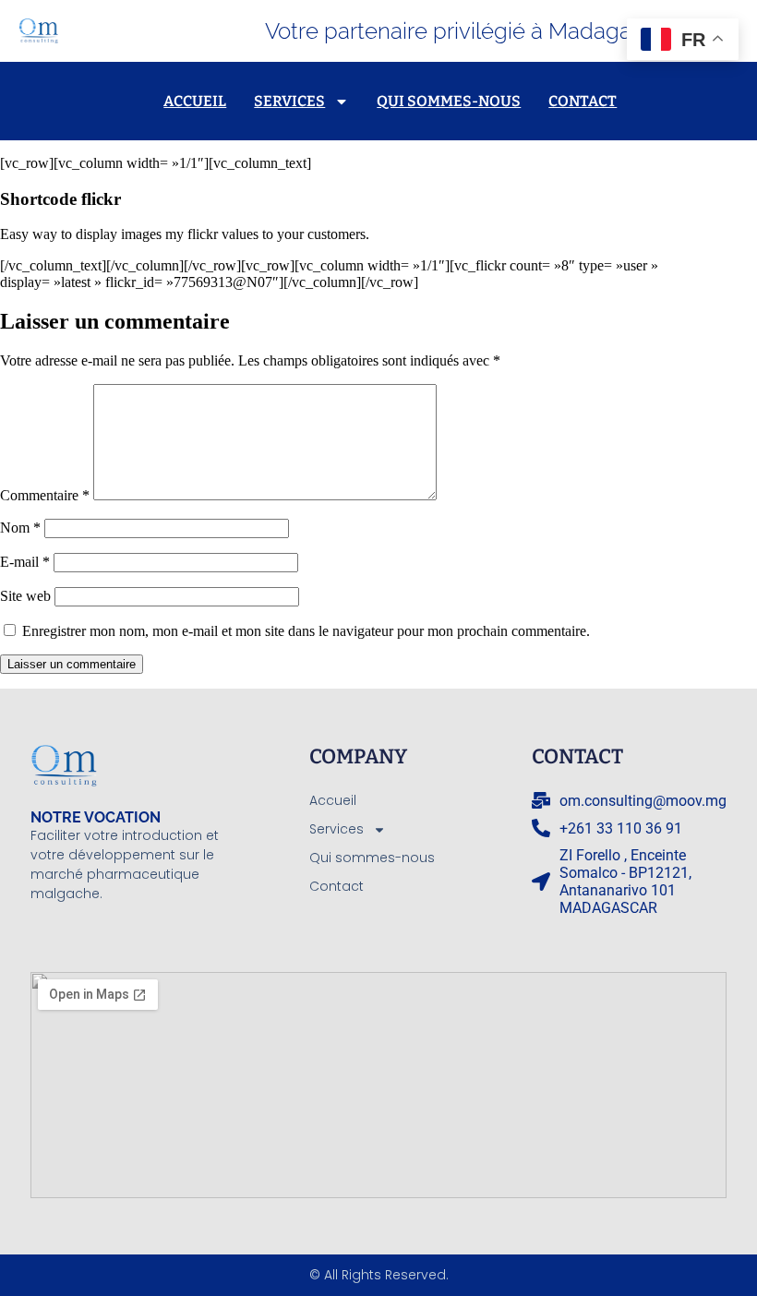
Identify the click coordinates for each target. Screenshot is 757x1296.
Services (289, 101)
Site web (25, 596)
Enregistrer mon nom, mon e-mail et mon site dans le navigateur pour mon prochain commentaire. (306, 631)
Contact (582, 101)
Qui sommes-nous (449, 101)
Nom (20, 527)
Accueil (194, 101)
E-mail (25, 562)
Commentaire (45, 495)
